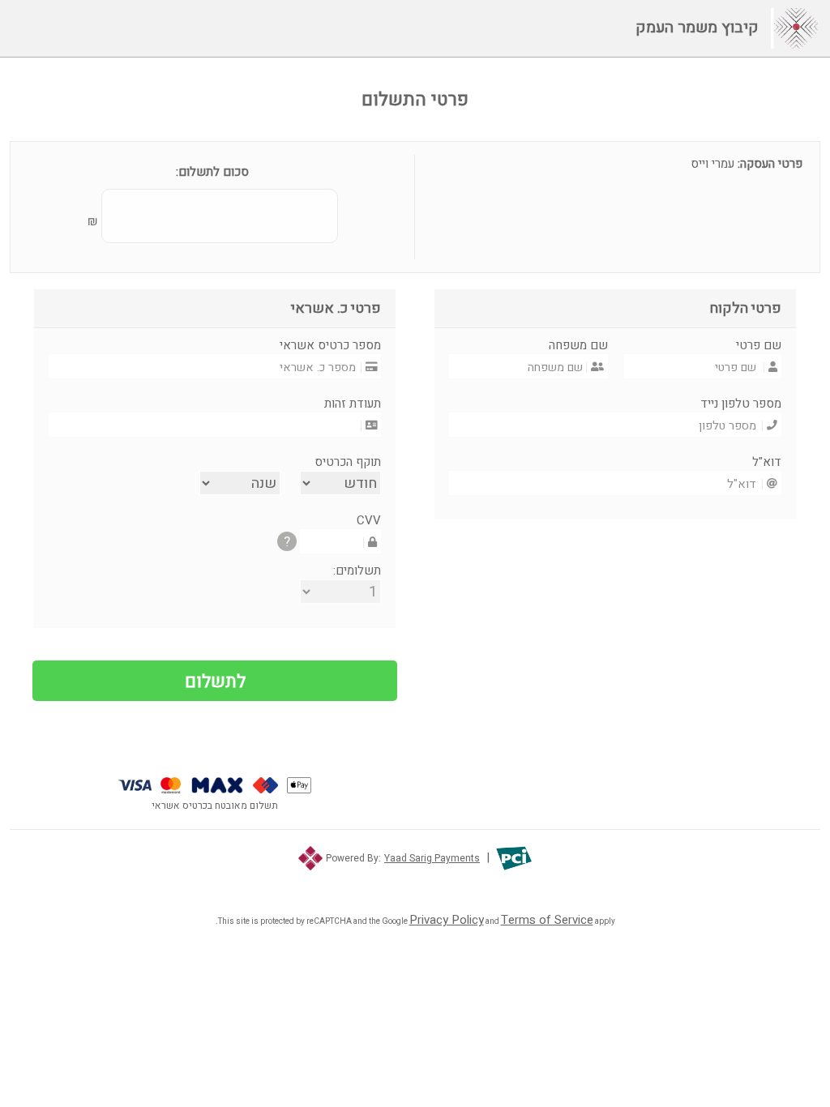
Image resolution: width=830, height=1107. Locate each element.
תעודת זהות (352, 403)
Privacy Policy (446, 920)
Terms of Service (547, 920)
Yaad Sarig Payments (432, 858)
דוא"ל (766, 462)
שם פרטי (758, 345)
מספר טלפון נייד (740, 403)
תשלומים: (357, 570)
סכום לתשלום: (212, 172)
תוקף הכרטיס (347, 462)
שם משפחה (578, 345)
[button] (415, 882)
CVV (369, 520)
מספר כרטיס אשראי (330, 345)
